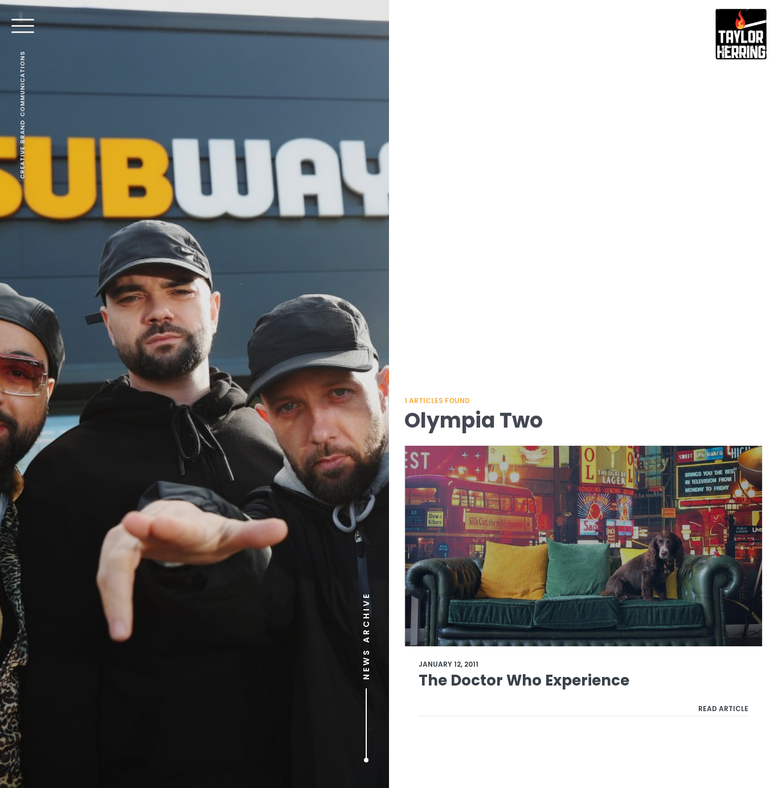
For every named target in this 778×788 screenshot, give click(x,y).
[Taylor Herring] (741, 34)
